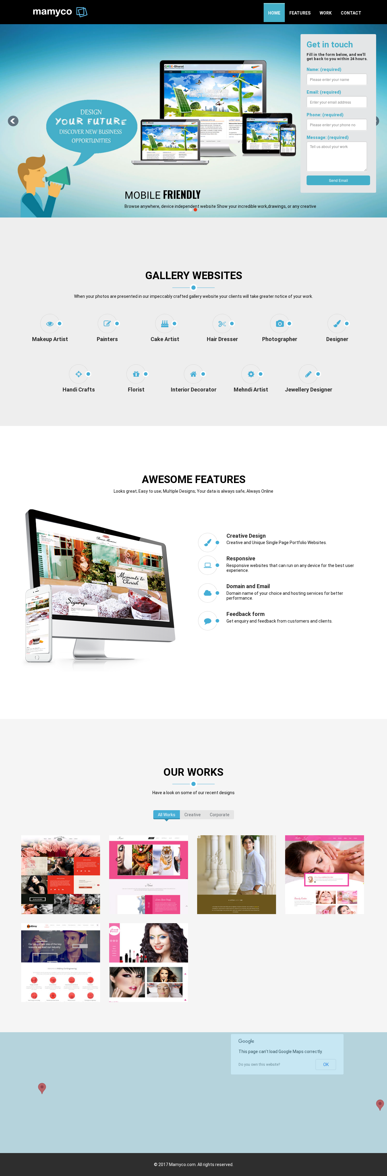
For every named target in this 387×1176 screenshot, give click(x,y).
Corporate (219, 814)
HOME (274, 13)
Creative (192, 814)
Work (326, 13)
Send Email (338, 180)
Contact (351, 13)
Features (300, 13)
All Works (166, 814)
